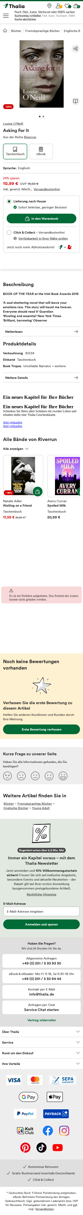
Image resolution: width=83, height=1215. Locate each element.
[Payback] (56, 1114)
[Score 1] (7, 775)
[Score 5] (63, 775)
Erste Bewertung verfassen (41, 729)
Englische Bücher (16, 808)
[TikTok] (41, 1148)
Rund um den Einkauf (17, 1053)
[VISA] (13, 1080)
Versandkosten (44, 1209)
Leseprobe (76, 101)
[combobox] (9, 201)
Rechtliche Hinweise (41, 894)
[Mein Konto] (58, 5)
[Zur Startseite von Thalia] (23, 5)
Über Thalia (10, 1032)
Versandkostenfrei (47, 189)
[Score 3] (35, 775)
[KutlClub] (25, 1131)
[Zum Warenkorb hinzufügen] (38, 491)
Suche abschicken (25, 19)
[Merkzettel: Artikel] (67, 5)
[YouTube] (58, 1148)
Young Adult (41, 808)
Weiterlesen (14, 331)
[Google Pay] (28, 1097)
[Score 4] (49, 775)
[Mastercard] (35, 1080)
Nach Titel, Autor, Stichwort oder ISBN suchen (45, 12)
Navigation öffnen (6, 16)
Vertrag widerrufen (41, 1020)
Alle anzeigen (13, 448)
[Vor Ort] (49, 5)
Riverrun (30, 137)
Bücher (16, 31)
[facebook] (48, 1131)
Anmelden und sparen (41, 924)
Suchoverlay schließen (28, 15)
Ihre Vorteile (11, 1063)
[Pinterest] (25, 1148)
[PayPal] (25, 1114)
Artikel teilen (76, 49)
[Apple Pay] (55, 1097)
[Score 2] (21, 775)
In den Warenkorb (44, 218)
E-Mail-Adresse (14, 903)
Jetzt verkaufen (12, 422)
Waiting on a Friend (23, 490)
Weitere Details (16, 377)
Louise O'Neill (13, 124)
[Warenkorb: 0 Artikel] (76, 5)
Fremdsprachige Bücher (42, 31)
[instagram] (64, 1131)
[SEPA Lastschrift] (63, 1080)
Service (7, 1042)
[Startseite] (5, 30)
